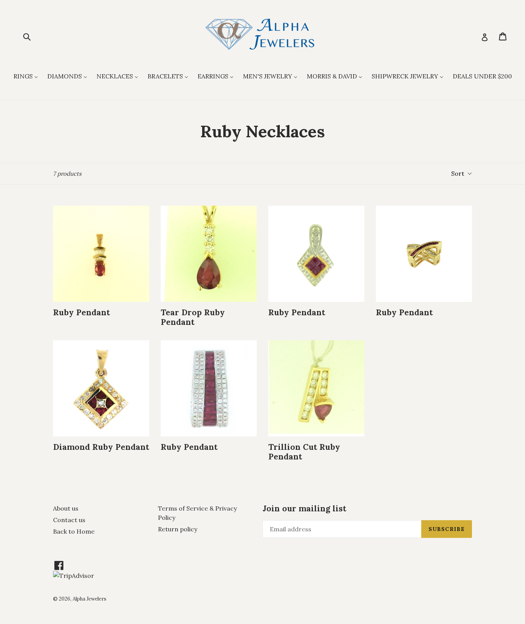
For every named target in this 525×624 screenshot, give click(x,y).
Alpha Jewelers (89, 599)
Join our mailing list (304, 508)
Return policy (177, 529)
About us (65, 508)
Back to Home (74, 531)
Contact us (69, 520)
